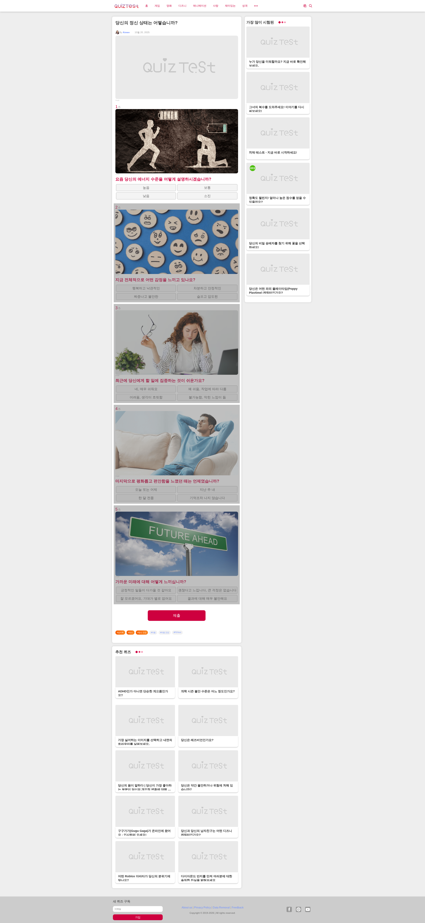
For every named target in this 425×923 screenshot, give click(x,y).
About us (187, 907)
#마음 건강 (164, 632)
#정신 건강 (141, 632)
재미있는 (230, 5)
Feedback (238, 907)
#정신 (130, 632)
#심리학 (120, 632)
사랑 (215, 5)
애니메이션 (199, 5)
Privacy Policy (202, 907)
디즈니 (182, 5)
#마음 (153, 632)
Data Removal (221, 907)
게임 (157, 5)
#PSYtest (177, 632)
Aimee (126, 32)
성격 (245, 5)
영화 (169, 5)
